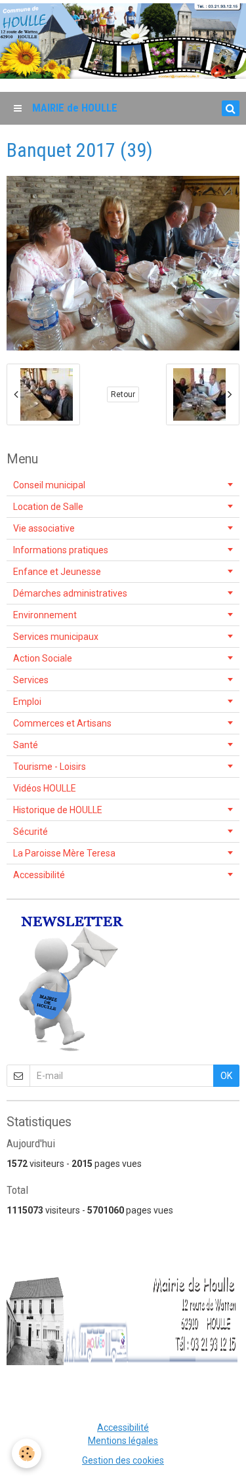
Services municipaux (55, 636)
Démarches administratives (70, 593)
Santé (25, 745)
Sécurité (30, 831)
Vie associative (44, 528)
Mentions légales (123, 1440)
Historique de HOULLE (57, 810)
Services (31, 680)
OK (226, 1075)
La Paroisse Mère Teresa (64, 853)
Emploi (27, 701)
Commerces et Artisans (62, 723)
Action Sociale (42, 658)
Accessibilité (39, 875)
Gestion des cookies (123, 1460)
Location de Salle (48, 506)
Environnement (45, 615)
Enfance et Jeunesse (57, 571)
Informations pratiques (60, 550)
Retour (123, 394)
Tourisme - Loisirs (49, 766)
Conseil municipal (49, 485)
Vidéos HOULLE (44, 788)
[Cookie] (26, 1453)
